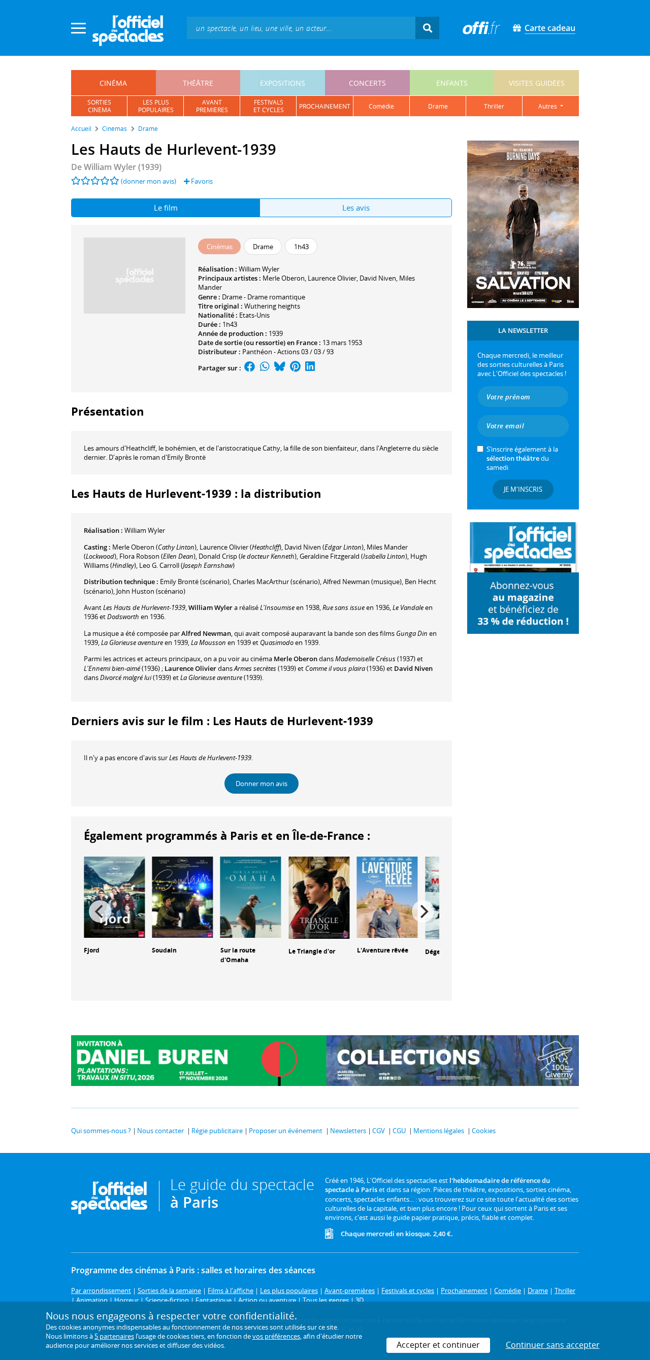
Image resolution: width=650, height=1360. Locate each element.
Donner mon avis (261, 783)
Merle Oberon (284, 278)
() (154, 547)
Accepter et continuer (438, 1344)
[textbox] (301, 28)
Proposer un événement (285, 1130)
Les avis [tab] (356, 207)
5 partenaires (114, 1336)
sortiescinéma (99, 106)
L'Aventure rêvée (382, 950)
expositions (282, 83)
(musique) (362, 581)
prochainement (324, 106)
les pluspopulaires (156, 106)
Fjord (92, 950)
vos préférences (276, 1336)
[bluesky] (280, 367)
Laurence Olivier (332, 278)
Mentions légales (438, 1130)
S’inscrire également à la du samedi (522, 458)
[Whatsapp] (264, 367)
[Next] (423, 911)
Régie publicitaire (217, 1130)
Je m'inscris (523, 489)
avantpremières (212, 106)
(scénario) (195, 581)
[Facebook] (250, 367)
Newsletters (348, 1130)
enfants (452, 83)
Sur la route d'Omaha (237, 955)
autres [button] (548, 106)
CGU (399, 1130)
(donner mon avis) (148, 181)
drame (438, 106)
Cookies (484, 1130)
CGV (378, 1130)
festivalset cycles (268, 106)
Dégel (433, 951)
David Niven (378, 278)
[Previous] (100, 911)
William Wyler (259, 269)
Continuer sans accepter (553, 1344)
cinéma (113, 83)
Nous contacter (160, 1130)
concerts (367, 83)
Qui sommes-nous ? (101, 1130)
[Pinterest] (295, 367)
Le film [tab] (166, 207)
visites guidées (537, 83)
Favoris (201, 181)
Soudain (164, 950)
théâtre (198, 83)
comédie (381, 106)
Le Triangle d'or (311, 951)
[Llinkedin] (310, 367)
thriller (494, 106)
